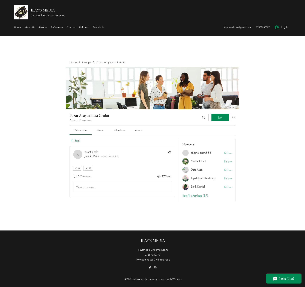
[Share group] (233, 117)
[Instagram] (155, 267)
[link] (80, 130)
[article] (122, 171)
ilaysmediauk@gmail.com (238, 27)
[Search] (203, 117)
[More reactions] (88, 168)
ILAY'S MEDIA (43, 10)
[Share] (169, 152)
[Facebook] (150, 267)
